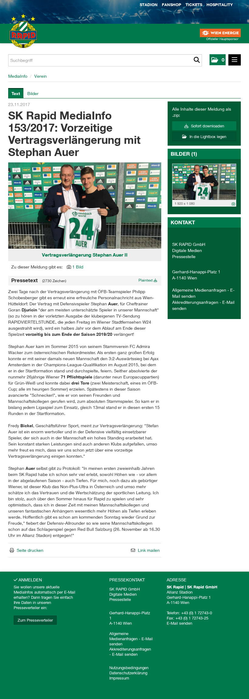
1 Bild (77, 266)
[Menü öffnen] (234, 60)
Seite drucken (30, 550)
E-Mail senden (125, 654)
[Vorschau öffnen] (84, 205)
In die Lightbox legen (207, 136)
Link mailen (149, 550)
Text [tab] (16, 93)
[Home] (15, 36)
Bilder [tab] (33, 93)
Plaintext (146, 280)
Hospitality (219, 4)
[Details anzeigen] (233, 204)
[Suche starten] (196, 60)
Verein (40, 76)
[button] (218, 59)
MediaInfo (17, 76)
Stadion (149, 4)
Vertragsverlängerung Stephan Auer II (85, 255)
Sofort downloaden (207, 125)
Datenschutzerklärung (128, 672)
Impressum (119, 678)
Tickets (194, 4)
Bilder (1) (184, 154)
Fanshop (171, 4)
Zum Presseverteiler (35, 620)
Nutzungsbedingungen (128, 667)
